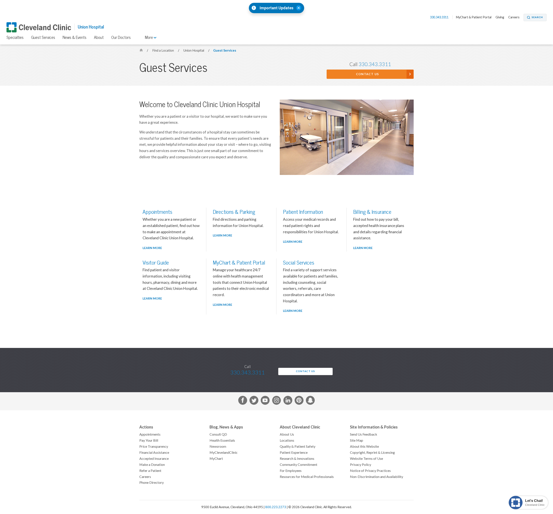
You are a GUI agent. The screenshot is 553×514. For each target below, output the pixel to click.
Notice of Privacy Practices (370, 470)
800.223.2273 (275, 507)
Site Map (356, 440)
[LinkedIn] (287, 401)
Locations (287, 440)
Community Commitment (298, 464)
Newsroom (218, 446)
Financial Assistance (154, 452)
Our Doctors (121, 37)
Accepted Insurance (154, 458)
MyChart (216, 458)
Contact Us (367, 74)
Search (537, 17)
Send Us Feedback (363, 434)
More (149, 37)
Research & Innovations (297, 458)
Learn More (152, 248)
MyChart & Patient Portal (473, 17)
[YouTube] (265, 401)
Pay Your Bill (148, 440)
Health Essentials (222, 440)
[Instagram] (276, 401)
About (99, 37)
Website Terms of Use (366, 458)
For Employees (291, 470)
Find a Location (163, 50)
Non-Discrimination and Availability (376, 476)
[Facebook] (242, 401)
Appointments (149, 434)
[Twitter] (253, 401)
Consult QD (218, 434)
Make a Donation (152, 464)
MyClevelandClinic (224, 452)
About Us (287, 434)
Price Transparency (153, 446)
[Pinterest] (299, 401)
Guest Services (43, 37)
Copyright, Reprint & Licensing (372, 452)
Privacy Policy (360, 464)
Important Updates (276, 8)
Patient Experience (294, 452)
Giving (500, 17)
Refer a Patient (150, 470)
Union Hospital (91, 27)
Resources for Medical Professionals (307, 476)
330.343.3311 (439, 17)
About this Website (364, 446)
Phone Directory (151, 482)
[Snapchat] (310, 401)
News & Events (74, 37)
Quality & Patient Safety (297, 446)
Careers (514, 17)
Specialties (15, 37)
